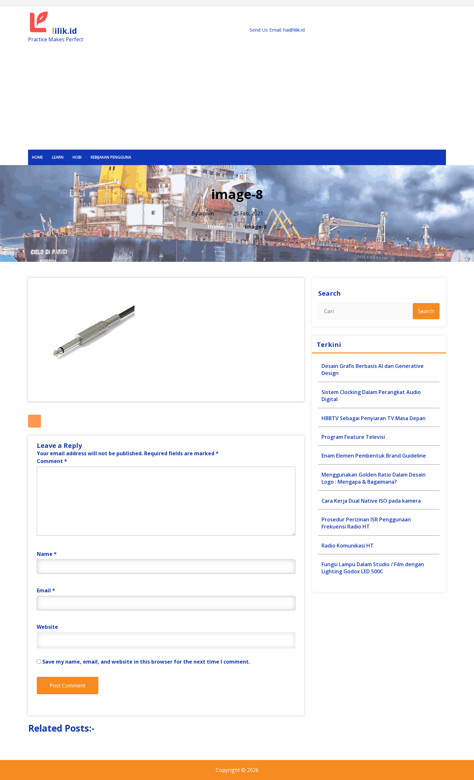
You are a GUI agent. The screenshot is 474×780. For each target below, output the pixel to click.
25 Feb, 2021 (247, 213)
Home (37, 157)
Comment (52, 461)
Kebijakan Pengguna (111, 157)
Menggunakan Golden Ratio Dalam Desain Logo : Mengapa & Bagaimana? (373, 478)
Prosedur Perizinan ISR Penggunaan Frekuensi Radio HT (366, 523)
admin (206, 213)
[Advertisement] (237, 101)
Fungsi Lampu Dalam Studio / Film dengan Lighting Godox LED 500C (372, 568)
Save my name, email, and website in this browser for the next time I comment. (146, 661)
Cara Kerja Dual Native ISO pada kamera (371, 500)
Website (47, 626)
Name (47, 554)
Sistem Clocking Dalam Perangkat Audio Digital (371, 396)
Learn (58, 157)
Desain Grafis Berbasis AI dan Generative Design (372, 369)
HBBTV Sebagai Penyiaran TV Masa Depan (373, 418)
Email (46, 590)
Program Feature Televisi (353, 436)
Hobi (77, 157)
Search (329, 293)
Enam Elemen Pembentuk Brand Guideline (373, 455)
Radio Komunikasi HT (347, 545)
